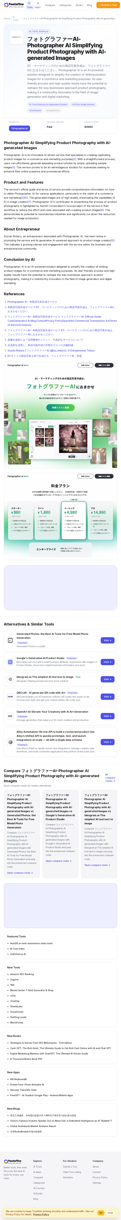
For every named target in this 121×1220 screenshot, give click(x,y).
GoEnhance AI (18, 954)
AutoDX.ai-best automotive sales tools (31, 943)
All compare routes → (110, 777)
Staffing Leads (18, 1017)
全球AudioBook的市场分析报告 (26, 1131)
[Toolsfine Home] (14, 5)
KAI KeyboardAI (18, 1079)
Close (110, 1213)
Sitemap (97, 1182)
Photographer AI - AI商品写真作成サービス (32, 301)
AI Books (38, 1193)
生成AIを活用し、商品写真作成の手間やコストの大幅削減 (40, 345)
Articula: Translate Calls (23, 1090)
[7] (29, 201)
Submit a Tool (70, 1166)
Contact (97, 1172)
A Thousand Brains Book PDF (26, 1059)
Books (79, 5)
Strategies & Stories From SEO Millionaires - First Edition (41, 1042)
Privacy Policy (100, 1177)
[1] (13, 167)
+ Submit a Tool (108, 5)
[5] (26, 197)
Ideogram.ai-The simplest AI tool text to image (45, 676)
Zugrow (14, 979)
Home (7, 18)
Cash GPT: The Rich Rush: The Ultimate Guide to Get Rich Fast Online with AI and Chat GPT (60, 1048)
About (96, 1166)
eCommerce (35, 110)
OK (100, 1213)
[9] (112, 240)
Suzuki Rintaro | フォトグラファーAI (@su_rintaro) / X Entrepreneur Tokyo (51, 350)
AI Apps (38, 5)
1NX (12, 985)
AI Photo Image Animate (83, 104)
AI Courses (39, 1188)
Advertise (68, 1177)
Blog (89, 5)
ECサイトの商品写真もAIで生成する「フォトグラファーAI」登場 (45, 355)
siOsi (13, 995)
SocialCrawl (16, 1011)
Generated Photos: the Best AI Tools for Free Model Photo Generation (52, 636)
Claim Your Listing (72, 1172)
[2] (74, 159)
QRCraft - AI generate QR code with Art (41, 692)
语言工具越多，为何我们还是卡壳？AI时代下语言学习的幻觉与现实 (43, 1115)
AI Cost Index (17, 948)
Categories (65, 5)
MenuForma (16, 1022)
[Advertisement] (60, 588)
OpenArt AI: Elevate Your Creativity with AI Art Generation (52, 711)
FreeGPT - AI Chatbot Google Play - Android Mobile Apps (41, 1095)
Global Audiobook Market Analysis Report (33, 1126)
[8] (102, 210)
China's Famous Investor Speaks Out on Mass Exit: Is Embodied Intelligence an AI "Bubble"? (61, 1120)
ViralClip (15, 1001)
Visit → (107, 640)
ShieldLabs (16, 1006)
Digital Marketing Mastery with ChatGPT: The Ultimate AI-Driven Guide (49, 1053)
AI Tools (29, 5)
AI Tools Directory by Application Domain (48, 104)
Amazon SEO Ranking (22, 974)
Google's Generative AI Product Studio (40, 658)
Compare (50, 5)
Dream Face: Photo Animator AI (27, 1084)
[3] (22, 197)
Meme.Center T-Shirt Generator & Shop (31, 990)
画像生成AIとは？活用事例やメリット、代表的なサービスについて (45, 339)
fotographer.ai (52, 110)
